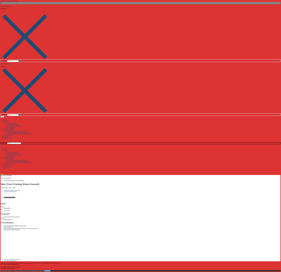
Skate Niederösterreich (6, 6)
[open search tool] (24, 58)
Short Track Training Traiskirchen (12, 190)
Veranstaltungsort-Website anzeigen (12, 229)
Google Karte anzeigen (32, 228)
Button (2, 174)
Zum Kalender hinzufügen (9, 197)
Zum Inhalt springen (5, 1)
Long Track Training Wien (10, 191)
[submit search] (19, 61)
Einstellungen (47, 270)
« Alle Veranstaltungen (6, 178)
